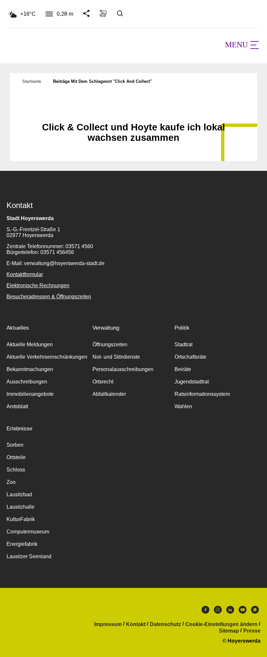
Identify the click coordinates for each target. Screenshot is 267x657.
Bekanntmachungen (30, 369)
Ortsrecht (102, 381)
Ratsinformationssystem (202, 394)
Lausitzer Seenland (29, 556)
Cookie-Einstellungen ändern (221, 624)
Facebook (205, 611)
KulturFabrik (21, 519)
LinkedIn (230, 611)
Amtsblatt (17, 406)
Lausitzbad (19, 494)
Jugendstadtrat (192, 381)
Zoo (11, 482)
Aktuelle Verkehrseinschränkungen (47, 357)
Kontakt (136, 624)
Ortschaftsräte (190, 357)
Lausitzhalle (21, 507)
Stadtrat (183, 344)
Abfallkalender (109, 394)
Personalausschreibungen (122, 369)
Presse (251, 631)
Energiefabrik (22, 544)
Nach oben (133, 111)
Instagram (217, 611)
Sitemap (229, 631)
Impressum (108, 624)
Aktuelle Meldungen (30, 344)
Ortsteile (16, 457)
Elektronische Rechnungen (38, 285)
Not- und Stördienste (116, 357)
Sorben (15, 445)
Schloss (16, 469)
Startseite (31, 81)
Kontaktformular (25, 274)
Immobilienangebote (30, 394)
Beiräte (183, 369)
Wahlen (183, 406)
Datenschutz (165, 624)
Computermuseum (28, 531)
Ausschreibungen (27, 381)
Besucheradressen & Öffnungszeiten (49, 296)
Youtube (242, 611)
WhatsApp (254, 611)
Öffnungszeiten (109, 344)
